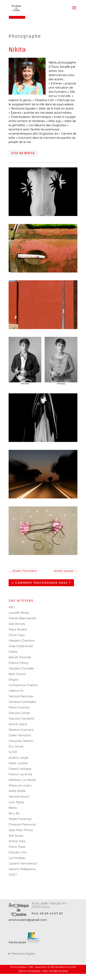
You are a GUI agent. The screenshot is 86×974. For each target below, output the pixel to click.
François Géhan (19, 713)
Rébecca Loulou (20, 785)
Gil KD (13, 752)
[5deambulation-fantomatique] (43, 442)
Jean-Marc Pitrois (21, 830)
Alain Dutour (17, 674)
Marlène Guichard (21, 730)
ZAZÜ (13, 874)
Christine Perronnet (22, 824)
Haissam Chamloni (22, 640)
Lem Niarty (16, 802)
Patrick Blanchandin (22, 618)
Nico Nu (14, 813)
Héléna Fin (16, 691)
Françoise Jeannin (21, 741)
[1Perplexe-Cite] (43, 329)
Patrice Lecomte (20, 774)
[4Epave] (43, 272)
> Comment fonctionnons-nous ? (41, 582)
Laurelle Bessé (19, 612)
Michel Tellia (17, 841)
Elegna (13, 679)
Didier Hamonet (20, 735)
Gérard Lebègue (20, 769)
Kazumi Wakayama (22, 869)
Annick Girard (18, 724)
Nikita (13, 808)
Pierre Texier (17, 847)
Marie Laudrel (18, 763)
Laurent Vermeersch (23, 863)
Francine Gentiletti (21, 718)
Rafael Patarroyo (20, 819)
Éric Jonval (16, 746)
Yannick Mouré (19, 796)
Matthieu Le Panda (22, 780)
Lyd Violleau (17, 858)
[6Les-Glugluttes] (43, 555)
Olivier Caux (17, 635)
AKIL (12, 607)
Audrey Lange (18, 757)
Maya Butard (18, 629)
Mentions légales (23, 953)
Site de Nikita (23, 153)
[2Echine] (43, 216)
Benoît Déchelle (20, 657)
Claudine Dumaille (21, 668)
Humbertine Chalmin (23, 685)
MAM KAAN (17, 791)
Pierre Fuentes (19, 707)
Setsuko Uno (18, 852)
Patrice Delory (19, 663)
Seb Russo (16, 835)
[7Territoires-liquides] (43, 498)
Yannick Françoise (21, 696)
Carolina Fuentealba (22, 702)
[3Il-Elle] (43, 385)
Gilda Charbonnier (21, 646)
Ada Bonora (17, 624)
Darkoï (13, 652)
